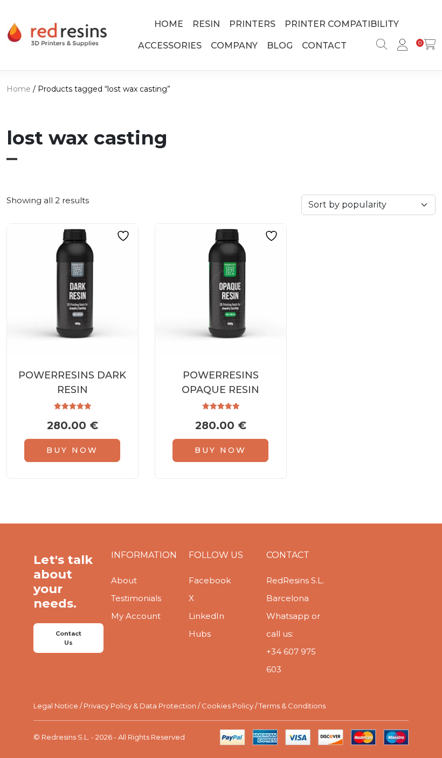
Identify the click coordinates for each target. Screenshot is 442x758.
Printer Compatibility (342, 24)
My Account (136, 616)
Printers (252, 24)
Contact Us (68, 638)
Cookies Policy (227, 705)
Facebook (210, 580)
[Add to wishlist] (124, 236)
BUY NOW (72, 450)
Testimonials (136, 598)
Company (234, 45)
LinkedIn (206, 616)
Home (168, 24)
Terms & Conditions (292, 705)
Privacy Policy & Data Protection (140, 705)
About (124, 580)
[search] (379, 46)
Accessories (170, 45)
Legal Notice (55, 705)
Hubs (200, 634)
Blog (280, 45)
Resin (206, 24)
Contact (324, 45)
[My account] (400, 46)
